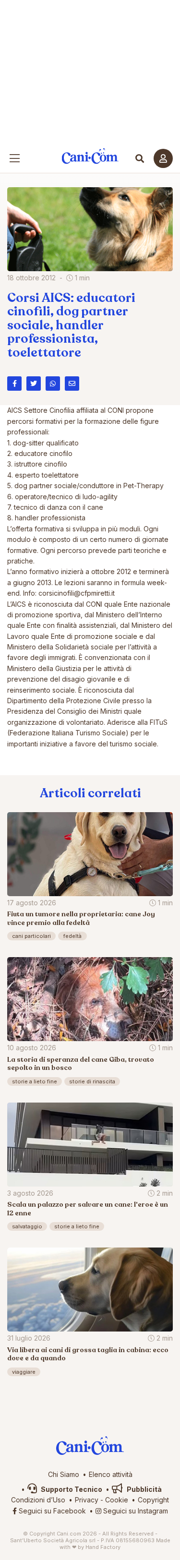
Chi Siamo (63, 1474)
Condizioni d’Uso (38, 1500)
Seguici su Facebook (51, 1511)
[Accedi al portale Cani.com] (163, 158)
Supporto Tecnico (70, 1489)
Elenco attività (110, 1474)
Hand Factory (102, 1547)
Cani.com (90, 156)
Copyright (153, 1500)
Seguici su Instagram (134, 1511)
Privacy (86, 1500)
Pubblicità (143, 1489)
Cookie (116, 1500)
